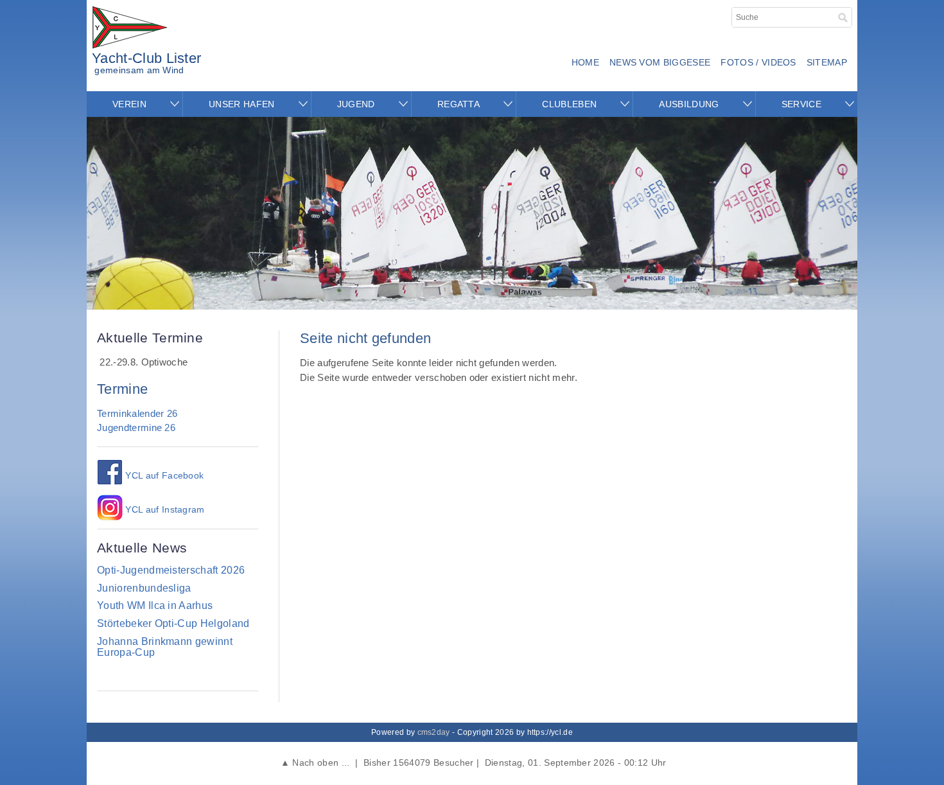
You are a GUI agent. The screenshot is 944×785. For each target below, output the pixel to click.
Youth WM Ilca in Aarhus (155, 605)
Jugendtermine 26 (136, 427)
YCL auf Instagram (164, 510)
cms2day (433, 732)
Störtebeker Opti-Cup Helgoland (173, 623)
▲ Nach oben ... (314, 762)
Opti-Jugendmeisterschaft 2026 (171, 570)
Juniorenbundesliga (144, 588)
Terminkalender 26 (137, 413)
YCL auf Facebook (163, 476)
